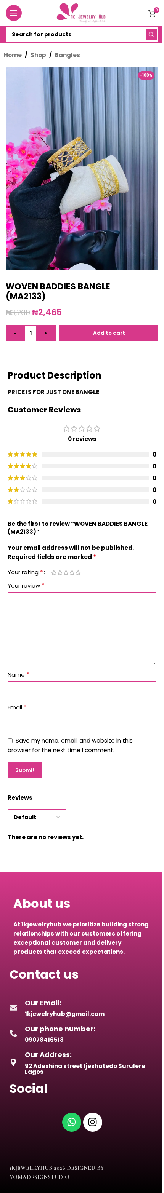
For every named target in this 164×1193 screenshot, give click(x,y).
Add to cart (109, 333)
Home (13, 55)
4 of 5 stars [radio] (72, 572)
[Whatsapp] (71, 1122)
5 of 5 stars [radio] (78, 572)
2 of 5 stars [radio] (60, 572)
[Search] (151, 34)
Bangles (67, 55)
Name (18, 674)
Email (17, 707)
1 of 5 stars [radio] (54, 572)
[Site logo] (82, 12)
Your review (26, 585)
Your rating (25, 572)
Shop (38, 55)
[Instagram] (92, 1122)
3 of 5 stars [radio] (66, 572)
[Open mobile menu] (14, 13)
